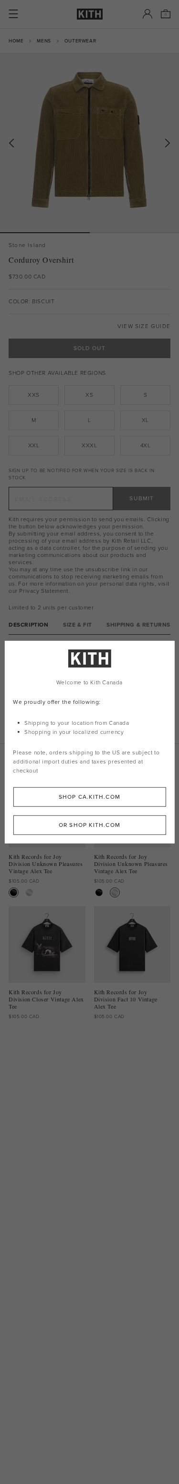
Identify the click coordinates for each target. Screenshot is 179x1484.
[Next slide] (167, 143)
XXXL (89, 445)
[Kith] (90, 14)
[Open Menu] (13, 14)
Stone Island (27, 245)
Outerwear (80, 40)
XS (89, 395)
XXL (34, 445)
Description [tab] (29, 625)
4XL (145, 445)
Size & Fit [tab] (77, 625)
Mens (44, 40)
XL (145, 420)
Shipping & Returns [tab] (138, 625)
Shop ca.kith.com (89, 796)
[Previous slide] (11, 143)
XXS (34, 395)
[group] (89, 142)
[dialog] (89, 742)
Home (16, 40)
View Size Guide (143, 326)
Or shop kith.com (89, 824)
